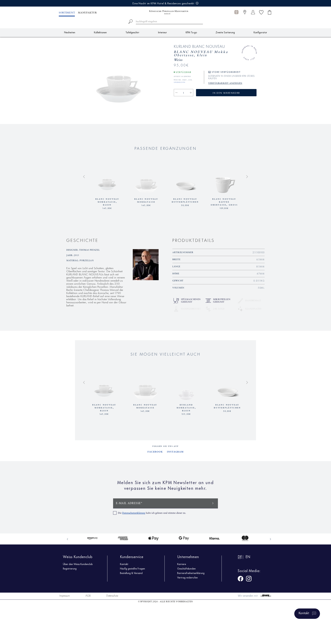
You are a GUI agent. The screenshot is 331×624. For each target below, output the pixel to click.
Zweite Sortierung (225, 32)
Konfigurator (260, 32)
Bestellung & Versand (131, 572)
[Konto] (253, 12)
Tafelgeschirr (132, 32)
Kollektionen (100, 32)
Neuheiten (69, 32)
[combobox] (165, 21)
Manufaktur (87, 13)
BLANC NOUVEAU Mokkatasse (146, 200)
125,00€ (186, 413)
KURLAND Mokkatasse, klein (186, 408)
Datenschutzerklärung (133, 513)
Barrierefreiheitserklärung (190, 572)
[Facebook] (240, 579)
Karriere (181, 564)
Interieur (162, 32)
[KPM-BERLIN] (165, 12)
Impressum (64, 595)
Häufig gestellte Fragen (132, 568)
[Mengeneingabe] (183, 92)
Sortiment (67, 13)
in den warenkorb (226, 92)
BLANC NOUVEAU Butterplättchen (185, 200)
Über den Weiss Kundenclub (78, 564)
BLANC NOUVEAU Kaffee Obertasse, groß (224, 202)
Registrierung (70, 568)
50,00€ (185, 205)
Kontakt (124, 564)
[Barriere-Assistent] (236, 12)
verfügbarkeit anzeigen (225, 83)
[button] (236, 12)
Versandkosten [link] (179, 82)
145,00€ (107, 207)
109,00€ (224, 207)
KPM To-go (191, 32)
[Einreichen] (213, 503)
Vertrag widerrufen (187, 577)
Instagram (175, 451)
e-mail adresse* (129, 503)
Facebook (155, 451)
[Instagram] (249, 579)
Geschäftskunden (186, 568)
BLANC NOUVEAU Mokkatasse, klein (107, 202)
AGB (88, 595)
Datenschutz (112, 595)
